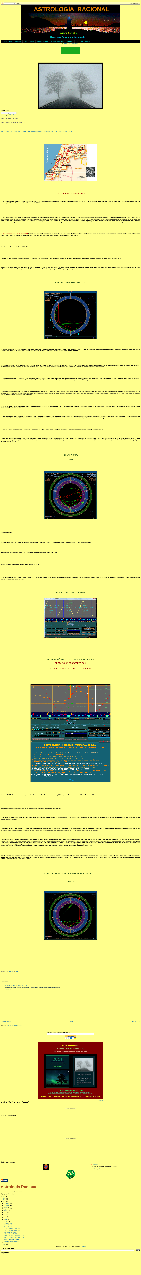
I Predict (4, 41)
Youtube (87, 41)
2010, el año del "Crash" (10, 1232)
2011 (4, 1200)
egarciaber (95, 1164)
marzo (6, 1219)
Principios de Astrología (57, 41)
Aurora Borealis (8, 1223)
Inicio (71, 1021)
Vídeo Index (17, 41)
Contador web (70, 56)
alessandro (7, 985)
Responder (8, 989)
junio (5, 1214)
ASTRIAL (101, 1100)
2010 (4, 1201)
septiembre (7, 1209)
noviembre (7, 1205)
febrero (6, 1221)
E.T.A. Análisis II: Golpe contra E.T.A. (14, 1235)
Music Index (79, 41)
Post (10, 41)
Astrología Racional (19, 1187)
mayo (5, 1216)
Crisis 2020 (70, 41)
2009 (4, 1244)
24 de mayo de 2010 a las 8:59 (19, 985)
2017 (4, 1196)
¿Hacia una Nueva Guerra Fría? (12, 1228)
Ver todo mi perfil (95, 1168)
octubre (6, 1207)
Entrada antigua (136, 1021)
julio (5, 1212)
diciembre (7, 1203)
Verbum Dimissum (29, 41)
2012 (4, 1198)
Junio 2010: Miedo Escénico (11, 1239)
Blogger (84, 1246)
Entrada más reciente (6, 1021)
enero (5, 1243)
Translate (12, 115)
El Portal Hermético (42, 41)
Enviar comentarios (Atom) (15, 1025)
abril (5, 1217)
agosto (6, 1210)
